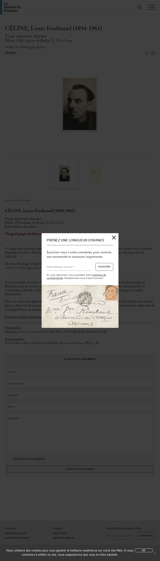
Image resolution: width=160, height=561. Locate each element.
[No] (155, 553)
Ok (143, 550)
